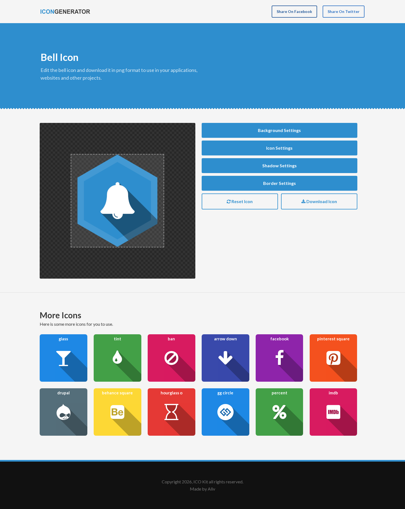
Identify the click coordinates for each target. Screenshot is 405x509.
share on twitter (344, 11)
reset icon (242, 201)
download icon (321, 201)
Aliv (211, 488)
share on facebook (294, 11)
